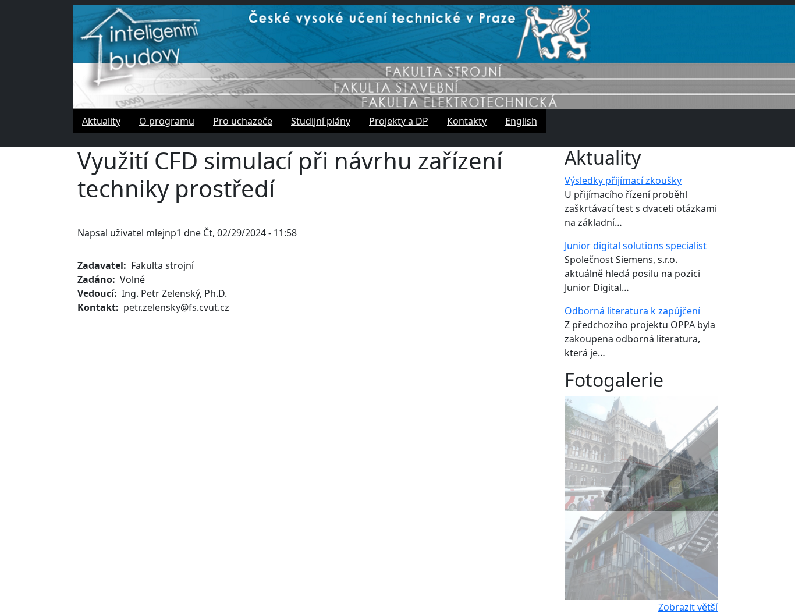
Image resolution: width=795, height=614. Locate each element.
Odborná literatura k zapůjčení (632, 310)
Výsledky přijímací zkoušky (623, 180)
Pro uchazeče (242, 121)
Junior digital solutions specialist (636, 245)
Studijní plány (320, 121)
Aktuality (101, 121)
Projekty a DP (398, 121)
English (521, 121)
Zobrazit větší (688, 607)
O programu (166, 121)
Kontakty (467, 121)
